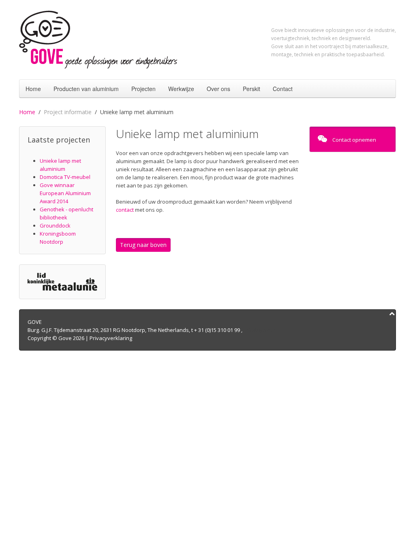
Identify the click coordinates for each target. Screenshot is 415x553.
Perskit (251, 89)
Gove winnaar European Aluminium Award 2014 (65, 193)
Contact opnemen (353, 139)
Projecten (143, 89)
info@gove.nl (260, 330)
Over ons (218, 89)
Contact (283, 89)
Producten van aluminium (86, 89)
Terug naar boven (143, 245)
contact (125, 209)
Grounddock (55, 225)
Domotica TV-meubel (65, 177)
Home (33, 89)
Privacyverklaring (111, 338)
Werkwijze (181, 89)
